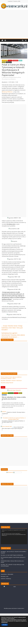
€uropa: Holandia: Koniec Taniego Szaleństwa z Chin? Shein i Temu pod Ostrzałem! (12, 328)
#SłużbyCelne (13, 79)
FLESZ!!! (9, 60)
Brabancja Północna (7, 92)
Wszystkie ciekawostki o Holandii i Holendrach (11, 380)
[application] (14, 536)
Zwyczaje (4, 394)
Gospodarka (15, 60)
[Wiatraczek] (2, 40)
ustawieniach (4, 622)
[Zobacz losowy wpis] (25, 40)
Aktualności (5, 60)
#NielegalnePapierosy (13, 77)
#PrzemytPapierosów (6, 79)
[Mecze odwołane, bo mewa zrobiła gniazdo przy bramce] (14, 390)
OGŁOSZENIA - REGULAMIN (7, 574)
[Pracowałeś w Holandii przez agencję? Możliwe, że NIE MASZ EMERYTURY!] (13, 418)
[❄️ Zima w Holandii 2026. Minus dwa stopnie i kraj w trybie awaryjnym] (6, 426)
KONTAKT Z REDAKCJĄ (6, 578)
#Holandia (7, 77)
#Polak (19, 77)
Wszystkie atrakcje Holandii (7, 382)
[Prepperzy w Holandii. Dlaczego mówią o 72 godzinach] (3, 411)
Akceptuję (5, 624)
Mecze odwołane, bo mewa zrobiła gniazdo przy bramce (14, 398)
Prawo (4, 62)
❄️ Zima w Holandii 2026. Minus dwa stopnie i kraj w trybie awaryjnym (13, 427)
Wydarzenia (9, 62)
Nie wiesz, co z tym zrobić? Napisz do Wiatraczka (12, 555)
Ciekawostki (10, 393)
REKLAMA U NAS (4, 576)
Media (20, 60)
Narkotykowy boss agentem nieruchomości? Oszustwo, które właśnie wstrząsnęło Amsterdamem (13, 335)
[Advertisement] (14, 24)
